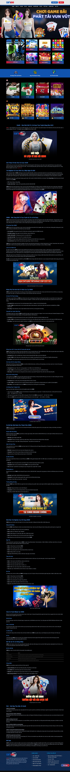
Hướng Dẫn (51, 6)
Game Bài (30, 6)
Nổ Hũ (41, 6)
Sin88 (13, 6)
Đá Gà (25, 6)
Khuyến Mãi (35, 6)
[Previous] (3, 23)
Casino (21, 6)
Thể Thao (45, 6)
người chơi (20, 167)
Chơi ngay (65, 765)
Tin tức (56, 6)
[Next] (67, 23)
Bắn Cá (17, 6)
